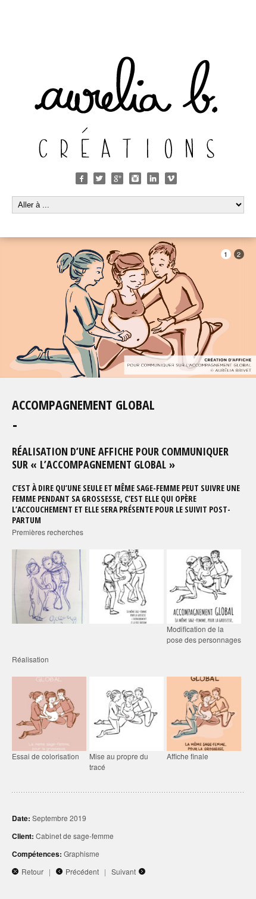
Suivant (123, 871)
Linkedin (153, 178)
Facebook (82, 178)
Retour (32, 871)
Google (117, 178)
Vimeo (171, 178)
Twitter (99, 178)
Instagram (135, 178)
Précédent (82, 871)
